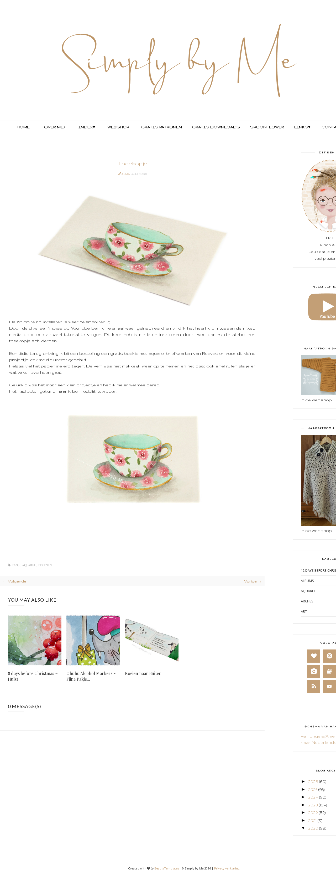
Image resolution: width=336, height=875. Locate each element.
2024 (313, 797)
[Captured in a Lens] (313, 671)
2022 (313, 812)
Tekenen (45, 565)
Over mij (54, 127)
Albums (307, 580)
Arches (307, 601)
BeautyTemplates (166, 868)
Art (304, 611)
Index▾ (86, 127)
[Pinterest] (329, 656)
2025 (312, 789)
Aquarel (29, 565)
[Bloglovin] (313, 656)
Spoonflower (266, 127)
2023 (313, 805)
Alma (126, 173)
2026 (313, 781)
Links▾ (302, 127)
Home (23, 127)
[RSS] (313, 686)
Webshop (118, 127)
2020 (313, 828)
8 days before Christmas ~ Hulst (33, 676)
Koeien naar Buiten (143, 673)
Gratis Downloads (215, 127)
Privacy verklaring (226, 868)
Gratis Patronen (161, 127)
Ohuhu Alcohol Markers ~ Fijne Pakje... (91, 676)
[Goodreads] (329, 671)
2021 (312, 820)
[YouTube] (329, 686)
